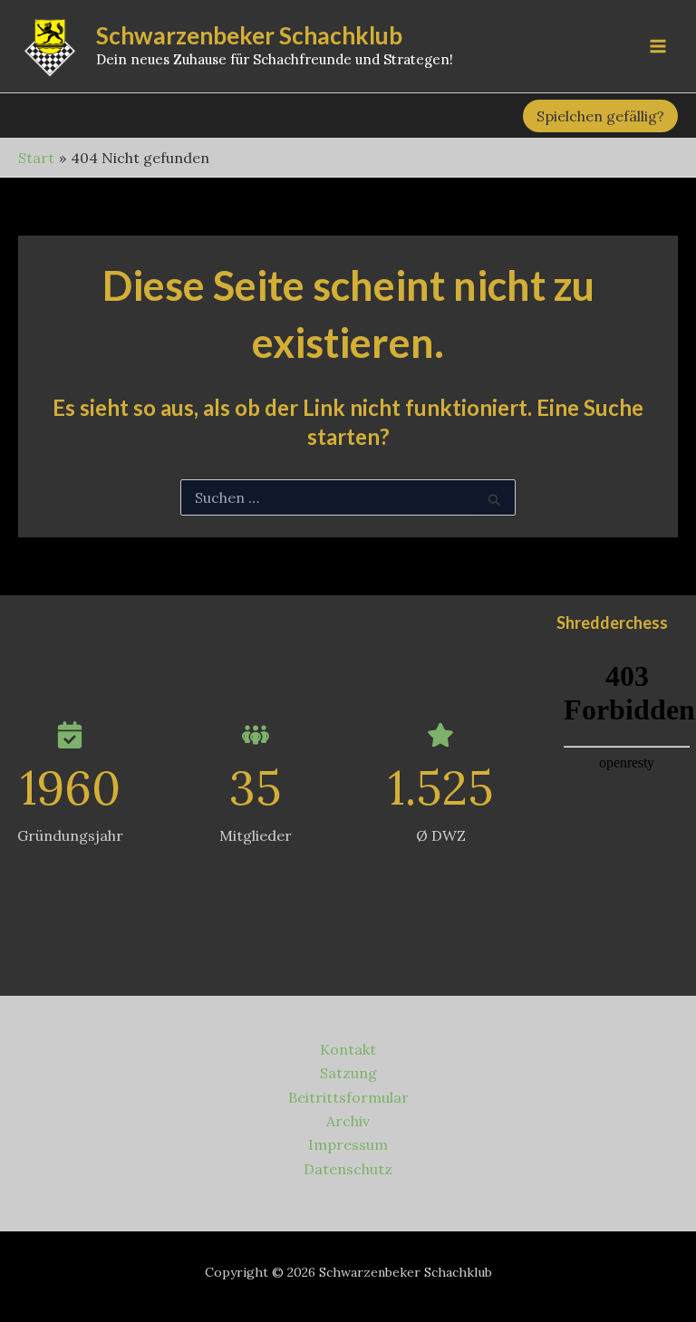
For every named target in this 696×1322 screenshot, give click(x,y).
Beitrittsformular (348, 1097)
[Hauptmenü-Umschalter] (658, 46)
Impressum (348, 1144)
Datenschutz (348, 1169)
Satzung (348, 1073)
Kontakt (348, 1049)
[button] (600, 116)
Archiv (348, 1121)
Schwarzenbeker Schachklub (249, 35)
